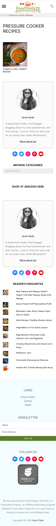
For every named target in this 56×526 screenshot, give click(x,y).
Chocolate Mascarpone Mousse (32, 360)
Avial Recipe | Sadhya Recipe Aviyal (34, 320)
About (28, 404)
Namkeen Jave (23, 353)
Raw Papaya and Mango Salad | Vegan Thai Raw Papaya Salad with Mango (33, 295)
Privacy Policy (28, 396)
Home (3, 15)
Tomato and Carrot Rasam (15, 70)
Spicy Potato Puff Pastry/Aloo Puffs (34, 304)
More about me (28, 141)
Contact (28, 400)
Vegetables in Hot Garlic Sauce (32, 327)
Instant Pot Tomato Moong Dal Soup (34, 367)
